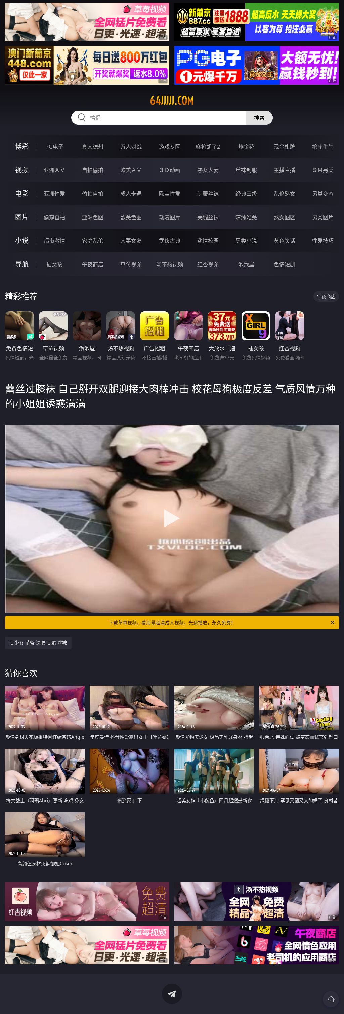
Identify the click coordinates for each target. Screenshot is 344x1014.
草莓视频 (131, 264)
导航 (22, 264)
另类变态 (323, 193)
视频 (22, 169)
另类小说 (246, 240)
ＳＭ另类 (323, 170)
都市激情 (54, 240)
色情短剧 (284, 264)
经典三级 (246, 193)
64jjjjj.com (172, 100)
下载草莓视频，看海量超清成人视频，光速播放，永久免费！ (172, 622)
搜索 (259, 117)
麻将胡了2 (208, 146)
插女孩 (54, 264)
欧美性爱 (169, 193)
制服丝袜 (208, 193)
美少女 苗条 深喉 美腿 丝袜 (38, 642)
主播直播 (284, 170)
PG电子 (54, 146)
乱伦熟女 (284, 193)
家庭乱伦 (92, 240)
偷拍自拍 (92, 193)
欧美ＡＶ (131, 170)
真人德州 (92, 146)
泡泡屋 (246, 264)
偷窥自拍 (54, 217)
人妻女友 (131, 240)
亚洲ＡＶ (54, 170)
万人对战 (131, 146)
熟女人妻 (208, 170)
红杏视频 (208, 264)
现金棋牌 (284, 146)
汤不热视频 (169, 264)
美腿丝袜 (208, 217)
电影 (22, 193)
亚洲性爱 (54, 193)
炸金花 (246, 146)
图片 (22, 217)
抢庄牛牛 (323, 146)
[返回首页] (331, 999)
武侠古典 (169, 240)
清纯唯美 (246, 217)
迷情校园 (208, 240)
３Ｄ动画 (169, 170)
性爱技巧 (323, 240)
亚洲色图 (92, 217)
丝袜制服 (246, 170)
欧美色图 (131, 217)
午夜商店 (92, 264)
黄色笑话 (284, 240)
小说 (22, 240)
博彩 (22, 146)
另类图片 (323, 217)
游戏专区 (169, 146)
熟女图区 (284, 217)
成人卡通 (131, 193)
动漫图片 (169, 217)
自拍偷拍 (92, 170)
